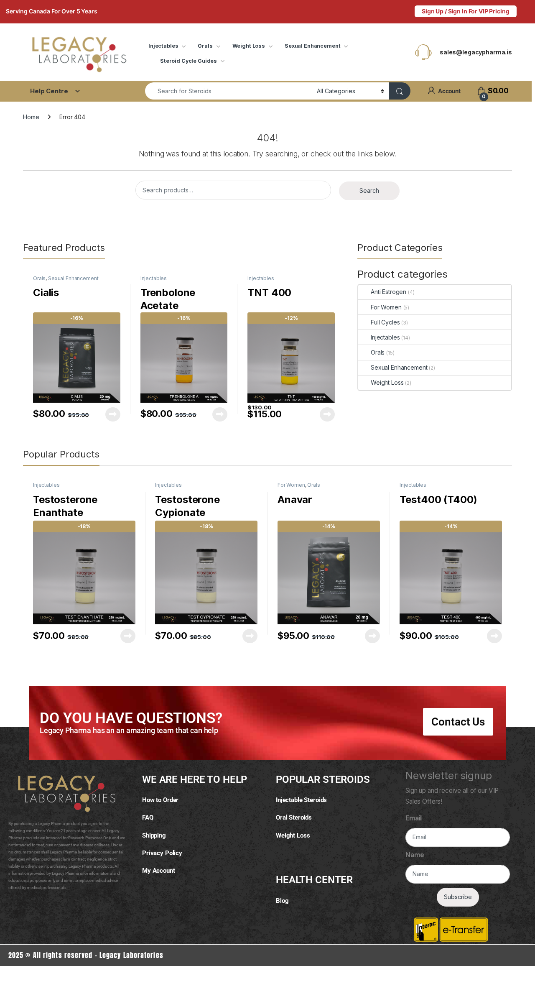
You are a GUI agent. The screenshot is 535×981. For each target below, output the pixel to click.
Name (414, 855)
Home (31, 116)
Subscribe (458, 896)
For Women (386, 307)
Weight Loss (248, 46)
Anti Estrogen (388, 291)
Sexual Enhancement (312, 46)
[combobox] (228, 91)
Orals (205, 46)
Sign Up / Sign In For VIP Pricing (465, 11)
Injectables (163, 46)
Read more (112, 414)
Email (413, 818)
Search (369, 190)
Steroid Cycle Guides (188, 61)
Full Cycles (385, 322)
